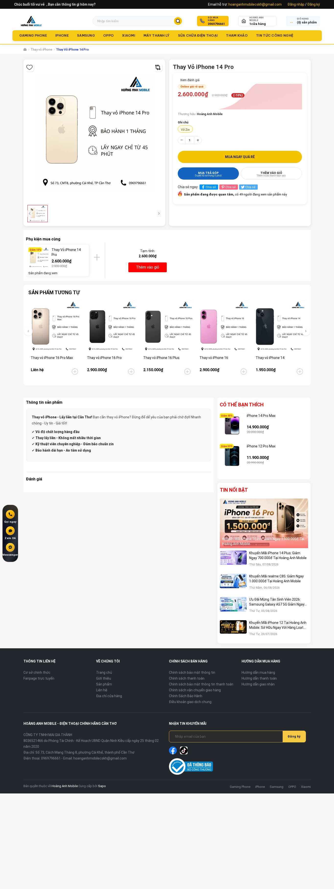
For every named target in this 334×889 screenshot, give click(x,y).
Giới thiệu (103, 678)
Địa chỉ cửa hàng (109, 696)
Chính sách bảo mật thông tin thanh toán (201, 684)
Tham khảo (237, 35)
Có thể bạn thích (242, 405)
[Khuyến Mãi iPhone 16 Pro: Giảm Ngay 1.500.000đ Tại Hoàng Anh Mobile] (264, 523)
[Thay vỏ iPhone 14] (279, 326)
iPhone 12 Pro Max (261, 446)
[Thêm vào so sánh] (158, 67)
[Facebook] (173, 750)
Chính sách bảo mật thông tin (192, 672)
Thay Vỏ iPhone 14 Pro (66, 252)
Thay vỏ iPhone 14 (270, 358)
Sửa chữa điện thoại (198, 35)
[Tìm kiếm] (178, 21)
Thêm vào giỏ (271, 174)
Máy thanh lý (157, 35)
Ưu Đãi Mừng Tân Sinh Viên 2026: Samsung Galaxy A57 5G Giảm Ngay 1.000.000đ (276, 602)
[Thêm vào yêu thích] (29, 67)
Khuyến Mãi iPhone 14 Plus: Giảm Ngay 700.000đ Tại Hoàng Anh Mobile (278, 555)
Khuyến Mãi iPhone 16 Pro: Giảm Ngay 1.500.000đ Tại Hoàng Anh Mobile (263, 541)
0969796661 (216, 24)
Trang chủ (104, 672)
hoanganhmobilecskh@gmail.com (255, 4)
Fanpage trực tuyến (38, 678)
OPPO (108, 35)
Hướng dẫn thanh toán (259, 678)
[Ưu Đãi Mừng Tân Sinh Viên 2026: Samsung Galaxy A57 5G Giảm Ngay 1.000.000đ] (233, 607)
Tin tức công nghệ (274, 35)
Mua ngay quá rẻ (240, 157)
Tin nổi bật (234, 490)
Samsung (86, 35)
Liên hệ (101, 690)
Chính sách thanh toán (186, 678)
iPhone (62, 35)
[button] (305, 331)
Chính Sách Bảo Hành (185, 696)
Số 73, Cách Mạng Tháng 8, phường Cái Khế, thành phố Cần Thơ (84, 752)
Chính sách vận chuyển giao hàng (195, 690)
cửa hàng (257, 24)
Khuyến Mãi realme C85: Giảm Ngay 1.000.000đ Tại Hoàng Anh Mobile (276, 578)
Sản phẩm (104, 684)
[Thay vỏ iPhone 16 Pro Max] (54, 326)
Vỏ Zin (185, 129)
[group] (94, 133)
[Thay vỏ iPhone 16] (223, 326)
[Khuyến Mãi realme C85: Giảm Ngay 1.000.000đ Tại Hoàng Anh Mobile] (233, 584)
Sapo (102, 786)
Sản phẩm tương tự (54, 292)
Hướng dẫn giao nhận (258, 684)
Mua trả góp (208, 174)
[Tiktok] (184, 750)
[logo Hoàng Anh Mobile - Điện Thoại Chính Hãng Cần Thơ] (31, 21)
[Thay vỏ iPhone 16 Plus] (167, 326)
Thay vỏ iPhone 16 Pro (104, 358)
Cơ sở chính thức (36, 672)
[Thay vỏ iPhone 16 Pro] (111, 326)
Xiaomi (128, 35)
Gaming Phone (33, 35)
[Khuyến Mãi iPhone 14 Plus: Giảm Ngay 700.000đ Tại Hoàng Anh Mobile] (233, 561)
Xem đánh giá (190, 80)
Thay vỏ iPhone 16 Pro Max (52, 358)
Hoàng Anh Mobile (65, 786)
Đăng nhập (296, 4)
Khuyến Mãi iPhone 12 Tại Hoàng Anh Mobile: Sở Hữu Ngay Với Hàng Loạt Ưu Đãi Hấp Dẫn (277, 625)
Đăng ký (313, 4)
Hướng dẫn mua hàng (258, 672)
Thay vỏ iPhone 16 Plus (161, 358)
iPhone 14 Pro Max (261, 416)
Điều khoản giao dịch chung (190, 702)
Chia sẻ (211, 187)
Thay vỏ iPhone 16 (214, 358)
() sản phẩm (307, 22)
